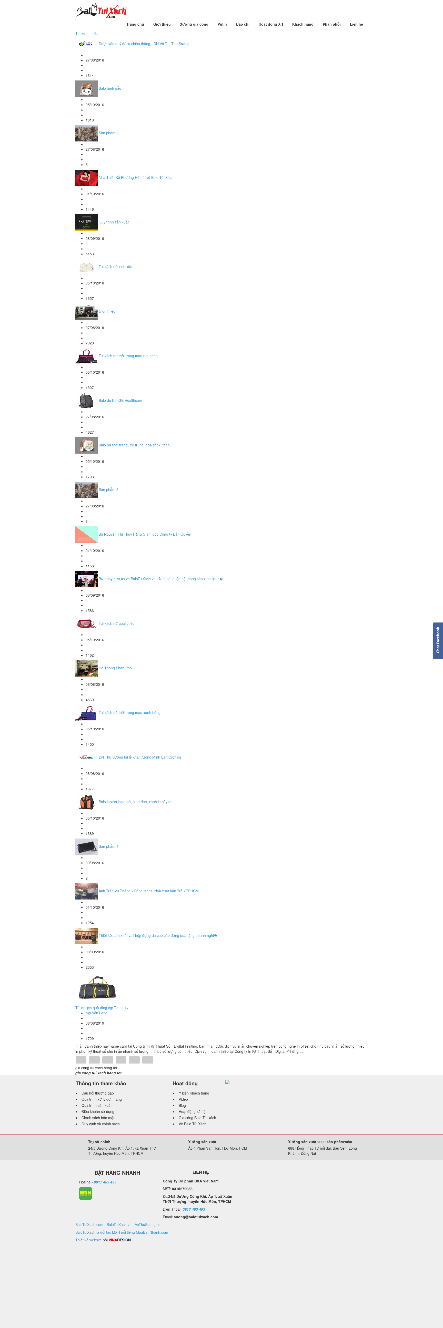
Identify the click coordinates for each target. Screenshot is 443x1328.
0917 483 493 (105, 1181)
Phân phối (332, 24)
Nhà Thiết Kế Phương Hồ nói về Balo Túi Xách (136, 177)
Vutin (222, 24)
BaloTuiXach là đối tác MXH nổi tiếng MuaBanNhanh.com (121, 1232)
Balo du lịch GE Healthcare (120, 400)
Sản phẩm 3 (108, 489)
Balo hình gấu (110, 88)
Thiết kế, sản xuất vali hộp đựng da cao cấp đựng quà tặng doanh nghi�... (159, 935)
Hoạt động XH (271, 24)
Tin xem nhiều (86, 33)
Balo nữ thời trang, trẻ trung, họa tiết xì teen (134, 444)
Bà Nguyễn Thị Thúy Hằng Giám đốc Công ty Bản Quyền (145, 534)
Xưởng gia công (194, 24)
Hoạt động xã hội (192, 1111)
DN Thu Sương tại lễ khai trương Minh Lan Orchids (140, 757)
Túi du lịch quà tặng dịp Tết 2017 (102, 1007)
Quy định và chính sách (101, 1123)
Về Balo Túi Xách (192, 1123)
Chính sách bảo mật (98, 1117)
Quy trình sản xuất (114, 221)
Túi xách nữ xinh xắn (115, 266)
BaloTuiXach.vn (119, 1224)
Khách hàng (303, 24)
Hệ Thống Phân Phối (116, 667)
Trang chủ (135, 24)
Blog (182, 1105)
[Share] (81, 1060)
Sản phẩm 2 (108, 132)
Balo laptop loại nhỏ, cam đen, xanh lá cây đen (137, 801)
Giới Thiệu (107, 311)
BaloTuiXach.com (89, 1224)
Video (183, 1099)
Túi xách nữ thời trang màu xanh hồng (129, 712)
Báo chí (242, 24)
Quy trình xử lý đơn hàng (102, 1099)
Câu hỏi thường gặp (98, 1093)
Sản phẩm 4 (108, 846)
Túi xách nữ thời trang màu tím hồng (128, 355)
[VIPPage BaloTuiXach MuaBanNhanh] (85, 1193)
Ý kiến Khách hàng (194, 1093)
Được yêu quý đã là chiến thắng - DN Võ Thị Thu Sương (144, 43)
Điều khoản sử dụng (98, 1111)
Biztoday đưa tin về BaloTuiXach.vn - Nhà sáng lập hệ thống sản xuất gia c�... (162, 578)
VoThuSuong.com (149, 1224)
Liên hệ (356, 24)
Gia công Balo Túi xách (197, 1117)
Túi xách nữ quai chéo (117, 623)
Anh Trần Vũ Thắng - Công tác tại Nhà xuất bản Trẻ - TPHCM (149, 890)
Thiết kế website (88, 1239)
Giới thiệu (162, 24)
